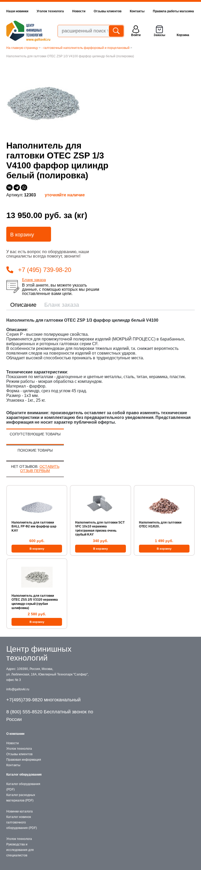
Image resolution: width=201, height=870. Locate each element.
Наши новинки (17, 11)
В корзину (22, 234)
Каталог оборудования (24, 774)
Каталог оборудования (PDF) (23, 786)
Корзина (183, 35)
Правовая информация (23, 759)
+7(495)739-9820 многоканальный (43, 699)
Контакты (137, 11)
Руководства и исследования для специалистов (20, 850)
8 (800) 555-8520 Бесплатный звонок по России (49, 715)
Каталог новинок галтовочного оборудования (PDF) (21, 822)
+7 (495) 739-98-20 (44, 269)
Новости (78, 11)
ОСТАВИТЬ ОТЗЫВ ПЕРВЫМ (39, 468)
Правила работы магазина (173, 11)
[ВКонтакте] (9, 187)
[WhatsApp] (24, 187)
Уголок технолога (50, 11)
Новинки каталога (19, 811)
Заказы (159, 35)
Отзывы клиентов (107, 11)
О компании (15, 734)
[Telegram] (17, 187)
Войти (136, 35)
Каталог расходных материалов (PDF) (20, 797)
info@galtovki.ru (17, 689)
